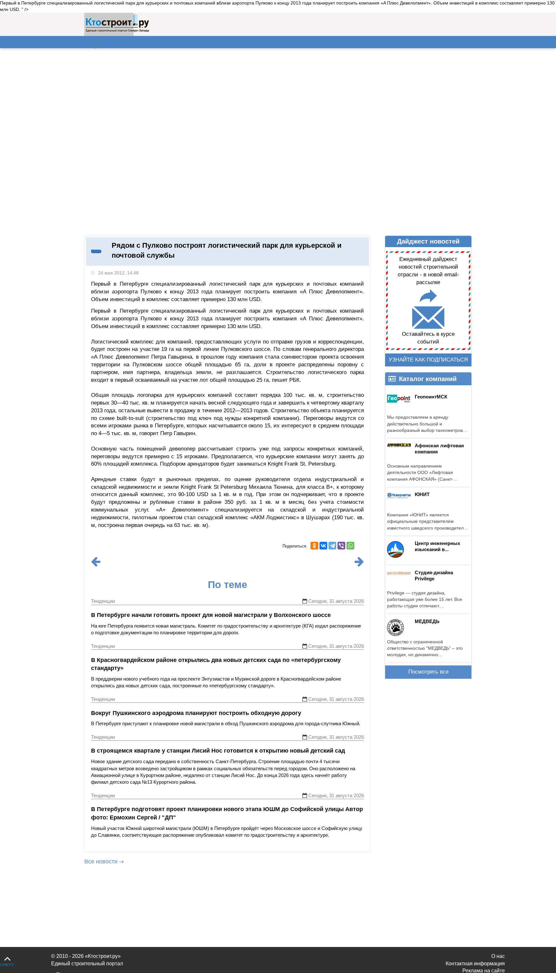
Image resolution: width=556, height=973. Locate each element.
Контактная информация (475, 963)
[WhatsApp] (350, 545)
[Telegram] (332, 545)
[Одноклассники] (314, 545)
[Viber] (341, 545)
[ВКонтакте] (323, 545)
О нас (498, 956)
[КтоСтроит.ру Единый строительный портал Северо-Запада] (117, 30)
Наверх (7, 965)
